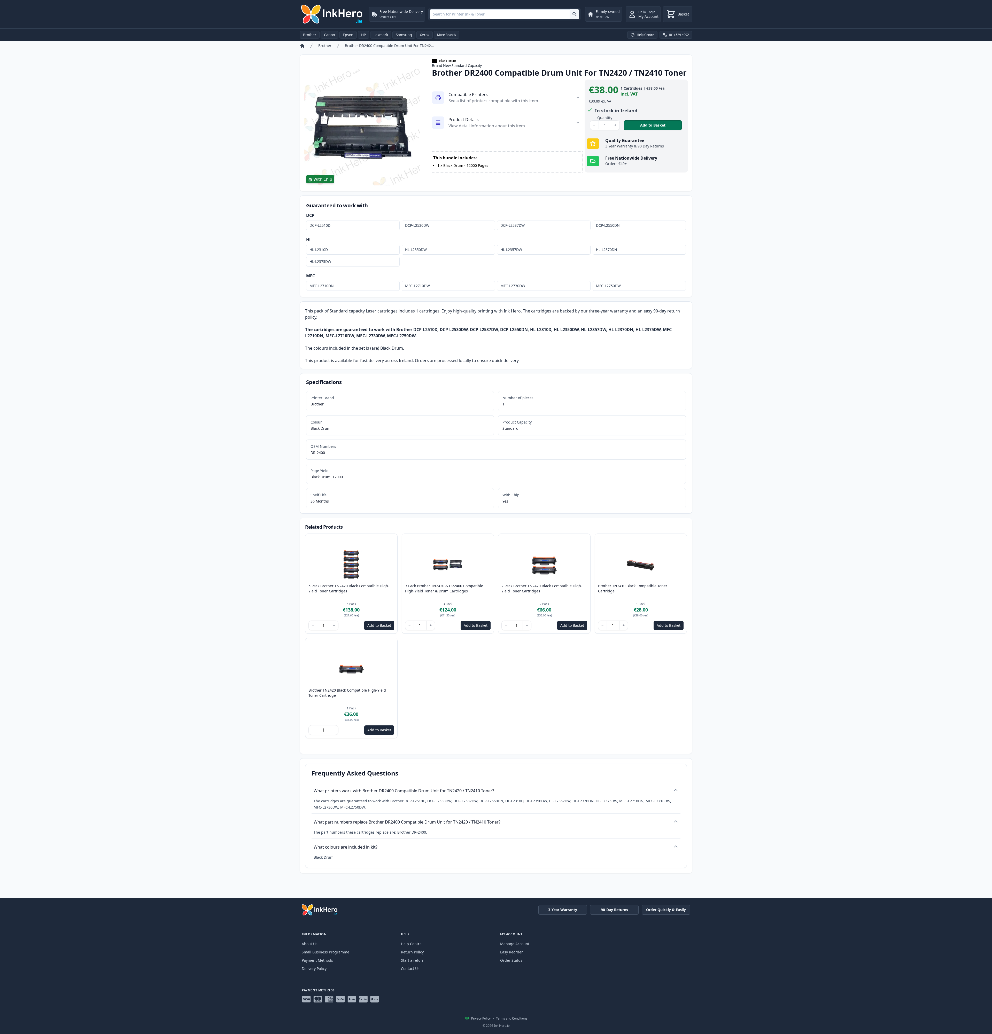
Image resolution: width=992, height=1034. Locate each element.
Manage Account (514, 943)
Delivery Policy (314, 968)
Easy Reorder (511, 952)
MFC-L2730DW (512, 285)
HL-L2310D (318, 249)
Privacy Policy (481, 1018)
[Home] (302, 45)
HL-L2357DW (511, 249)
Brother (309, 34)
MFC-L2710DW (417, 285)
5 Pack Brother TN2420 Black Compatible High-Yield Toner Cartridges (348, 588)
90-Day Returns (614, 909)
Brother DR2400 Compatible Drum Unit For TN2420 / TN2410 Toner (390, 45)
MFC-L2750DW (608, 285)
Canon (329, 34)
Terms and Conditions (511, 1018)
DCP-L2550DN (608, 225)
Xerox (424, 34)
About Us (309, 943)
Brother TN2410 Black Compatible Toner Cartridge (632, 588)
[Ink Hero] (332, 14)
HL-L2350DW (416, 249)
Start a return (412, 960)
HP (363, 34)
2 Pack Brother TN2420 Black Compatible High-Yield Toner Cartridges (541, 588)
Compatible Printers (468, 94)
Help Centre (411, 943)
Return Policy (412, 952)
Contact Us (410, 968)
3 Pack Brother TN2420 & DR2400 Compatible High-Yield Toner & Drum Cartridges (444, 588)
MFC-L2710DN (321, 285)
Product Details (463, 119)
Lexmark (381, 34)
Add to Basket (661, 125)
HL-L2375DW (320, 261)
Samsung (404, 34)
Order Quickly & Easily (666, 909)
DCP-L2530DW (417, 225)
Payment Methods (317, 960)
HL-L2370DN (606, 249)
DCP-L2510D (319, 225)
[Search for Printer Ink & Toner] (574, 14)
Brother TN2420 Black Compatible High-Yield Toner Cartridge (347, 693)
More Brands (446, 35)
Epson (348, 34)
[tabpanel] (363, 127)
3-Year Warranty (562, 909)
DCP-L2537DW (512, 225)
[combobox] (504, 14)
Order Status (511, 960)
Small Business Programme (325, 952)
